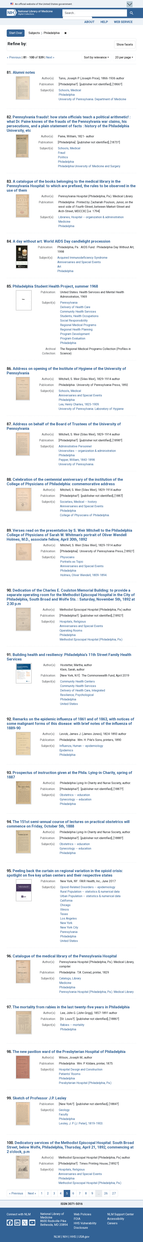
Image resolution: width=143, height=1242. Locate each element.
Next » (50, 57)
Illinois (64, 909)
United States (69, 704)
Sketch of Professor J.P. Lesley (39, 1098)
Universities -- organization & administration (87, 451)
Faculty (63, 1114)
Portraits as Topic (71, 561)
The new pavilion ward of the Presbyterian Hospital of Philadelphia (68, 1051)
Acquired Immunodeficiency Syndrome (82, 257)
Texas (64, 914)
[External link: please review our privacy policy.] (10, 1222)
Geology (64, 1110)
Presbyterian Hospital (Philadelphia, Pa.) (85, 1083)
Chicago (65, 905)
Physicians (67, 557)
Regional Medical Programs (78, 325)
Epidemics (66, 750)
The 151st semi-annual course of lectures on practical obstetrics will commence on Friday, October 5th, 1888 (68, 823)
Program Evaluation (72, 338)
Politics (63, 157)
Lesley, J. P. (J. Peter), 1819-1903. (81, 1123)
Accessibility (115, 1219)
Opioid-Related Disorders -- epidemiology (87, 887)
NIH (65, 1236)
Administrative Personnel (75, 446)
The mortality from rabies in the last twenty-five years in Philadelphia (71, 1007)
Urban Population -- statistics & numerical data (90, 896)
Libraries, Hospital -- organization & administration (91, 217)
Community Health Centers (77, 681)
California (66, 900)
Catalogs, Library (70, 978)
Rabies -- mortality (72, 1025)
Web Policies (82, 1214)
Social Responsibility (74, 320)
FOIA (77, 1219)
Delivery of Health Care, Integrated (82, 690)
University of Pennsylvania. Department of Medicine (92, 99)
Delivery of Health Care (75, 307)
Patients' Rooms (69, 1074)
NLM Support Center (120, 1214)
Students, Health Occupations (79, 316)
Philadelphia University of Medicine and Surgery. (89, 166)
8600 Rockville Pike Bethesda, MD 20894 (54, 1222)
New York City (69, 927)
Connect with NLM (19, 1214)
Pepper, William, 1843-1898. (77, 460)
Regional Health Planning (76, 329)
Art (59, 266)
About (89, 22)
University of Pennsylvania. (76, 464)
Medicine (64, 221)
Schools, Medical (70, 90)
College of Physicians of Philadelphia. (84, 515)
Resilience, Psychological (77, 695)
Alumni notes (24, 72)
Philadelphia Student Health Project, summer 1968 (55, 286)
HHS (73, 1236)
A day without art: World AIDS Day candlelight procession (61, 241)
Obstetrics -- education (75, 795)
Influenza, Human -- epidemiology (81, 746)
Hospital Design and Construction (80, 1069)
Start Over (15, 33)
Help (104, 22)
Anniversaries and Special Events (79, 262)
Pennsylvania (68, 302)
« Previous (14, 57)
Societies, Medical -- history (78, 502)
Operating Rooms (71, 630)
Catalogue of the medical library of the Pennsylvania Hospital (65, 956)
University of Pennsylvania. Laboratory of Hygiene (91, 409)
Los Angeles (68, 918)
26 (106, 1193)
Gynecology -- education (75, 799)
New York (66, 923)
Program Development (75, 334)
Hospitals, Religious (73, 621)
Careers (112, 1223)
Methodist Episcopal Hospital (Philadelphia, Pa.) (91, 639)
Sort (95, 57)
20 (123, 57)
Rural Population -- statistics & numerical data (90, 891)
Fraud (61, 153)
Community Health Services (78, 311)
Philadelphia (67, 94)
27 (114, 1193)
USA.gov (83, 1236)
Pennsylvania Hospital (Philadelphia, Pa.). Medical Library (96, 992)
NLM (57, 1236)
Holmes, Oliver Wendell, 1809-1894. (83, 575)
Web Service (123, 22)
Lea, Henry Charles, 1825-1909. (79, 404)
